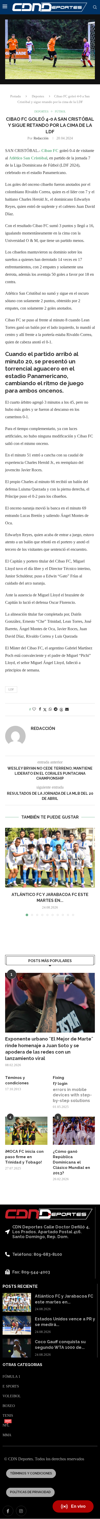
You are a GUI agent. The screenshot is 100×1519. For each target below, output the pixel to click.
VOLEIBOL (12, 1396)
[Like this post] (34, 709)
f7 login (60, 1083)
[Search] (94, 7)
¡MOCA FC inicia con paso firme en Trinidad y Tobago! (24, 1157)
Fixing (58, 1077)
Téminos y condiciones (17, 1080)
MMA (7, 1435)
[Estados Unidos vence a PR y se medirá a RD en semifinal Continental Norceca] (17, 1325)
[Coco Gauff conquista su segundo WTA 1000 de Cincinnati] (17, 1348)
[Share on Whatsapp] (50, 709)
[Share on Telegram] (55, 709)
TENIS (8, 1416)
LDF (11, 689)
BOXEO (9, 1406)
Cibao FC (50, 150)
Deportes (38, 96)
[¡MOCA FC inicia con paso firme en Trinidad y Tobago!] (26, 1131)
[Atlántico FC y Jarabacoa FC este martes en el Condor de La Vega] (50, 858)
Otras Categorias (22, 1365)
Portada (15, 96)
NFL (6, 1425)
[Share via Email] (67, 709)
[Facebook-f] (8, 1511)
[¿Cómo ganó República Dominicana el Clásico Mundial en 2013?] (74, 1131)
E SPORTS (11, 1386)
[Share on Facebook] (40, 709)
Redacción (41, 138)
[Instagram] (21, 1511)
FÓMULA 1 (11, 1377)
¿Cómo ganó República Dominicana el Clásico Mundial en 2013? (71, 1162)
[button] (9, 871)
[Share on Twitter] (45, 709)
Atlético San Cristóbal (28, 158)
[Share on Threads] (61, 709)
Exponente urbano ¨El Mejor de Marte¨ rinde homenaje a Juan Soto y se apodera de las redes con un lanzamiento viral (49, 1048)
